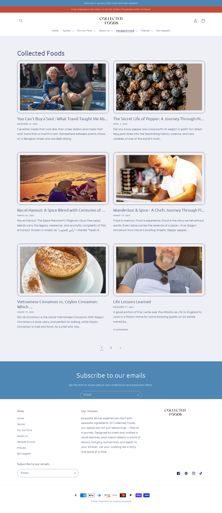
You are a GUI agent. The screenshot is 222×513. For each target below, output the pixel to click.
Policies (21, 448)
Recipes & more (26, 442)
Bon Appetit (24, 454)
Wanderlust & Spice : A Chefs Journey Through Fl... (159, 210)
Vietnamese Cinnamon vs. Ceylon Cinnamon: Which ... (57, 304)
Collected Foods (105, 501)
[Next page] (120, 348)
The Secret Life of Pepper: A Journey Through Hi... (158, 118)
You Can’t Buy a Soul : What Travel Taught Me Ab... (62, 118)
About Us (22, 436)
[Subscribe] (138, 395)
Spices (21, 424)
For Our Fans (24, 430)
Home (20, 418)
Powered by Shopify (122, 501)
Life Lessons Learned (132, 301)
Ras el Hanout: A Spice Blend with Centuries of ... (61, 210)
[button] (21, 20)
